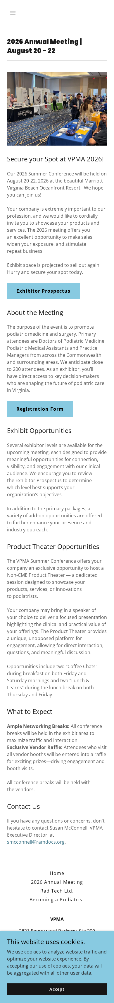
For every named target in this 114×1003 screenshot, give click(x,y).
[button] (18, 13)
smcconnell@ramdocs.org (36, 842)
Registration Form (40, 409)
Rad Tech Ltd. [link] (57, 891)
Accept (57, 989)
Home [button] (57, 873)
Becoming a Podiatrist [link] (57, 899)
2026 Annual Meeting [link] (57, 882)
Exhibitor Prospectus (43, 291)
